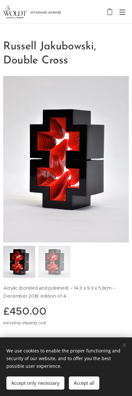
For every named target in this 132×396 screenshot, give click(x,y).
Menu (122, 11)
